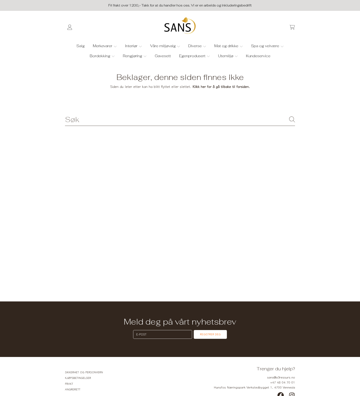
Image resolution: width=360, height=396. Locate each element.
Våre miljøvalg (163, 45)
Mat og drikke (226, 45)
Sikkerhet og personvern (84, 372)
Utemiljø (226, 55)
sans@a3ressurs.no (281, 377)
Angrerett (72, 389)
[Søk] (292, 119)
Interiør (132, 45)
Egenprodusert (192, 55)
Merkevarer (103, 45)
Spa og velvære (265, 45)
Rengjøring (133, 55)
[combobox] (180, 119)
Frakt (69, 384)
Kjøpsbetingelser (78, 378)
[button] (292, 27)
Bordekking (100, 55)
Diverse (195, 45)
